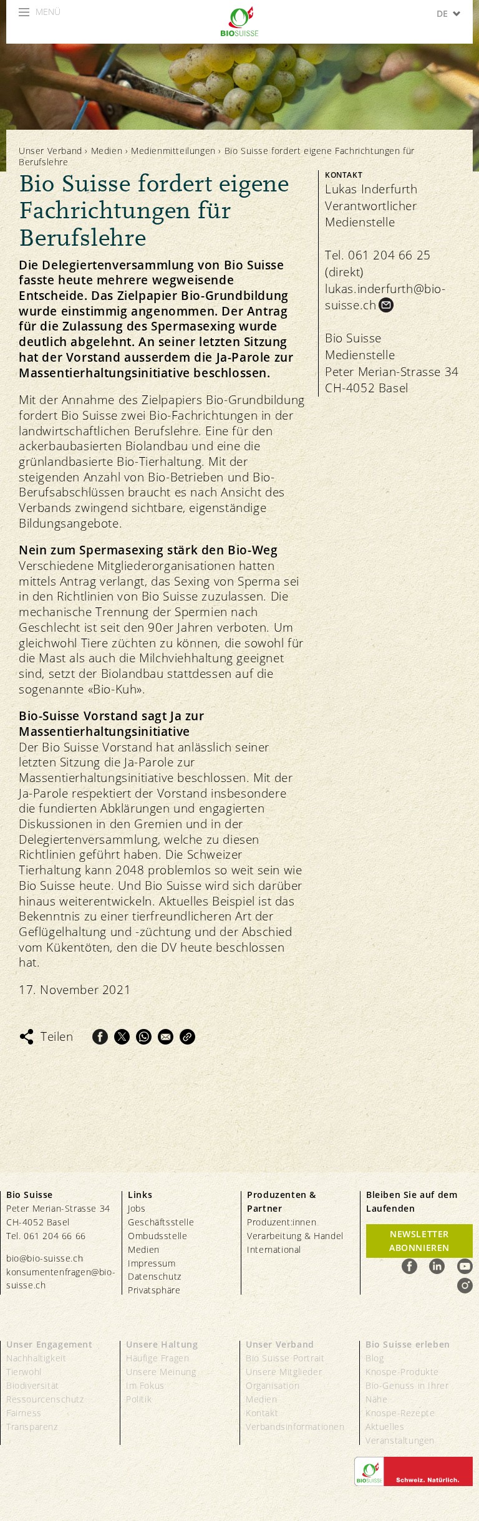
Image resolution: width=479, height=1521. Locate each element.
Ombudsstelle (157, 1236)
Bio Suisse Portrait (285, 1358)
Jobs (136, 1208)
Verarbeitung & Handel (295, 1236)
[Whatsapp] (144, 1037)
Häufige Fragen (157, 1358)
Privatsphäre (154, 1290)
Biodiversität (32, 1385)
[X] (122, 1037)
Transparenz (32, 1426)
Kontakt (262, 1413)
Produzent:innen (281, 1222)
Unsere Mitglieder (284, 1372)
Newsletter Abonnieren (419, 1240)
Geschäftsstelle (161, 1222)
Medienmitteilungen (173, 151)
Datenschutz (154, 1276)
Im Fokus (145, 1385)
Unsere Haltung (162, 1344)
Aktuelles (384, 1426)
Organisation (272, 1385)
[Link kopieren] (187, 1037)
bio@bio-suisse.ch (44, 1258)
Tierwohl (24, 1372)
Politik (139, 1399)
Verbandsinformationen (295, 1426)
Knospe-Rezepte (400, 1413)
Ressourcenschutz (45, 1399)
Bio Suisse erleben (407, 1344)
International (274, 1249)
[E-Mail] (165, 1037)
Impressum (151, 1263)
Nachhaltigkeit (36, 1358)
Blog (374, 1358)
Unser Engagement (49, 1344)
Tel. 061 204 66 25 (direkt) (378, 263)
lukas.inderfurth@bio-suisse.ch (385, 297)
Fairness (24, 1413)
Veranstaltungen (400, 1440)
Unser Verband (50, 151)
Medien (107, 151)
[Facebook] (100, 1037)
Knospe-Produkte (402, 1372)
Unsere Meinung (161, 1372)
